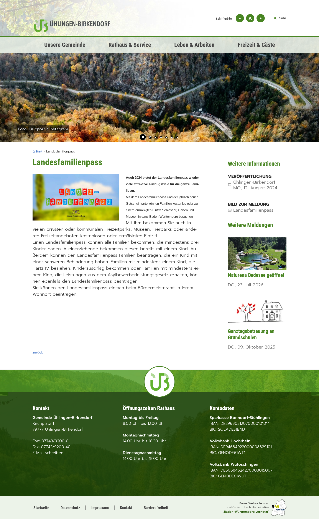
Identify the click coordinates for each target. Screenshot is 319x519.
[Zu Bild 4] (166, 137)
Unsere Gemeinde (64, 44)
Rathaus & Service (130, 44)
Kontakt (126, 507)
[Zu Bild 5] (171, 137)
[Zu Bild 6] (177, 137)
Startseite (41, 507)
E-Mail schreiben (48, 453)
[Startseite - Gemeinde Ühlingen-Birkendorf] (72, 31)
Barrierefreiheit (156, 507)
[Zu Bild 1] (150, 137)
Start (39, 152)
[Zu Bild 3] (161, 137)
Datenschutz (70, 507)
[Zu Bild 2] (155, 137)
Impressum (100, 507)
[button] (17, 87)
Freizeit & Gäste (256, 44)
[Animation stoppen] (143, 137)
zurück (38, 352)
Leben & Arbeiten (194, 44)
